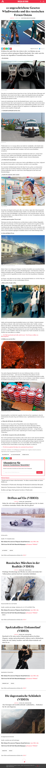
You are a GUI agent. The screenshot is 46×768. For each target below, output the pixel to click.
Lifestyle (12, 18)
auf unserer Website (31, 544)
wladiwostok (5, 454)
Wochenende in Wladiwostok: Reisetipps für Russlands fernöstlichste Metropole (22, 484)
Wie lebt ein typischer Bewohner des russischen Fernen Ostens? (18, 447)
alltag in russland (15, 454)
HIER (24, 555)
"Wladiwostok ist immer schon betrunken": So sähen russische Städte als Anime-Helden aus (22, 481)
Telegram (42, 48)
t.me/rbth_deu (34, 541)
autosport (4, 550)
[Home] (3, 1)
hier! (7, 766)
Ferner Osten (25, 454)
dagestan (4, 750)
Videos (11, 550)
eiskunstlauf (5, 683)
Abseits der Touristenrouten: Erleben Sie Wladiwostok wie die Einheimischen (21, 487)
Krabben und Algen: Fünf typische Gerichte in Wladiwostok (16, 490)
